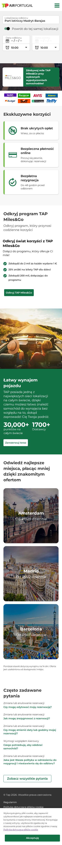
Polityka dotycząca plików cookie (20, 829)
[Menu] (57, 5)
